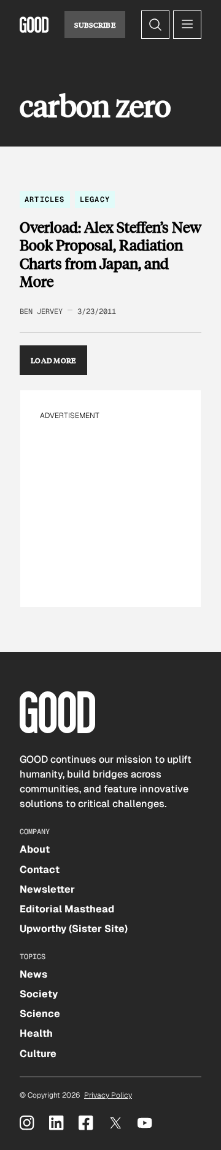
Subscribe (94, 25)
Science (40, 1013)
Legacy (95, 199)
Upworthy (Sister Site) (74, 928)
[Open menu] (187, 24)
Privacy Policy (108, 1095)
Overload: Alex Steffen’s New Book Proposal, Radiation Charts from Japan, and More (110, 254)
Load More (53, 360)
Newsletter (47, 889)
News (33, 974)
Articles (45, 199)
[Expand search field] (155, 24)
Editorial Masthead (67, 909)
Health (36, 1033)
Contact (40, 869)
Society (39, 993)
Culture (38, 1053)
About (35, 849)
